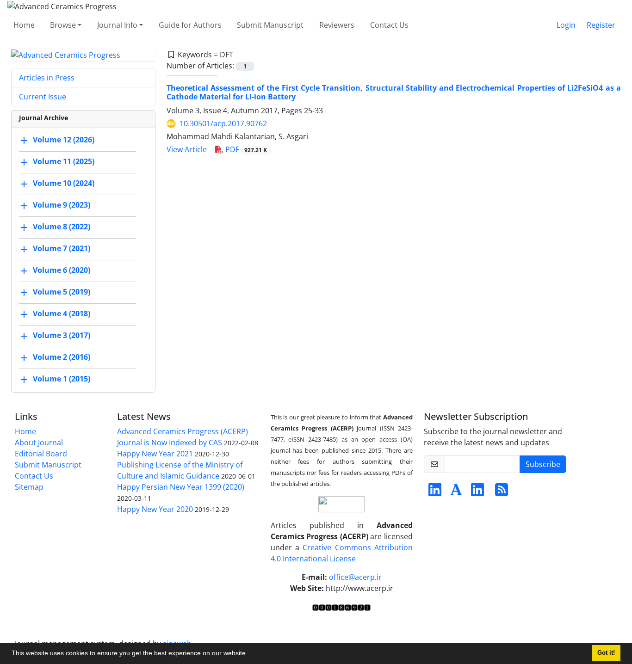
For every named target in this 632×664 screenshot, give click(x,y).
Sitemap (29, 487)
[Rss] (501, 492)
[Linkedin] (435, 492)
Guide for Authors (190, 25)
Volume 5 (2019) (61, 292)
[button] (250, 654)
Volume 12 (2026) (63, 140)
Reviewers (336, 25)
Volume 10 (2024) (63, 183)
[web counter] (341, 607)
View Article (187, 149)
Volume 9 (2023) (61, 205)
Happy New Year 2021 (155, 454)
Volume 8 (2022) (61, 227)
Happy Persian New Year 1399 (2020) (180, 487)
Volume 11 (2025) (63, 162)
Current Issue (42, 97)
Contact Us (389, 25)
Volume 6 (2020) (61, 270)
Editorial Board (41, 454)
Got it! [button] (606, 653)
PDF (245, 149)
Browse (63, 25)
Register (601, 25)
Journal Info (117, 25)
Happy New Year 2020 (155, 509)
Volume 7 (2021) (61, 249)
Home (24, 25)
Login (566, 25)
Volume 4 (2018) (61, 314)
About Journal (39, 442)
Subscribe (543, 464)
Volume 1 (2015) (61, 379)
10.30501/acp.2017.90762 (223, 123)
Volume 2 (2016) (61, 357)
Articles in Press (46, 78)
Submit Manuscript (270, 25)
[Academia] (456, 492)
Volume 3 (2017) (61, 336)
